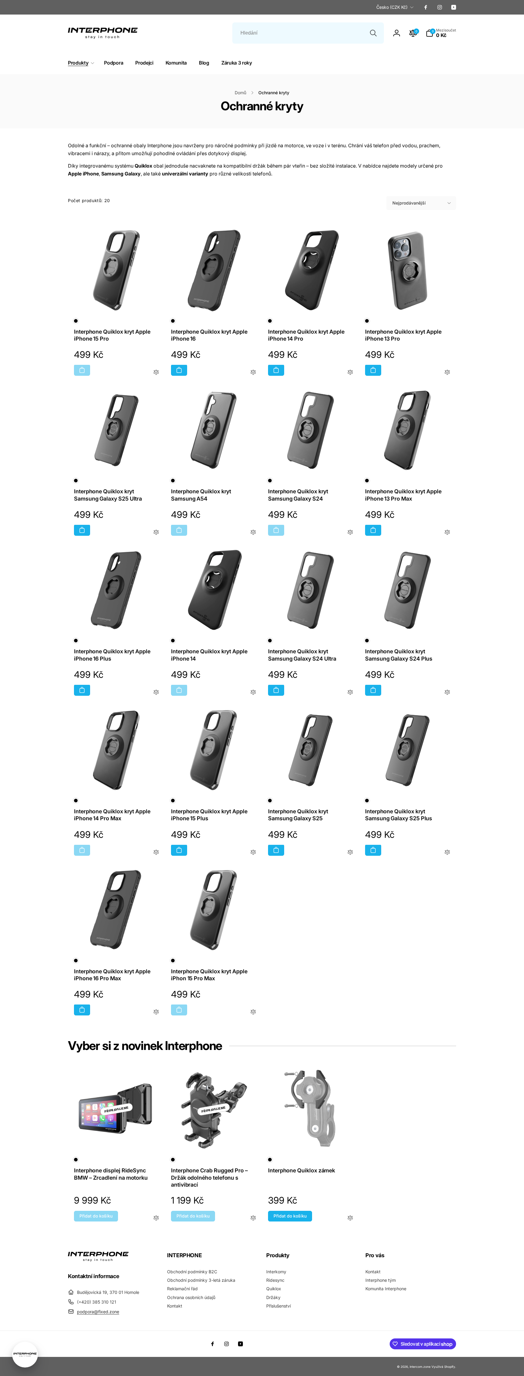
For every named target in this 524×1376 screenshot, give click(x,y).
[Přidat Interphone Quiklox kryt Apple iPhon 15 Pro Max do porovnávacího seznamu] (253, 1012)
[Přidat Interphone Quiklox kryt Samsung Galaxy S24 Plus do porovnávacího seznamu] (447, 692)
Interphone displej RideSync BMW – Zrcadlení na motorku (111, 1174)
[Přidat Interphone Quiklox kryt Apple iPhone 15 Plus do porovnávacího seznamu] (253, 852)
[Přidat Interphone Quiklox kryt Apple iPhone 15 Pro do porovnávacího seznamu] (156, 372)
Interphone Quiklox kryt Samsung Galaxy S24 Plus (398, 654)
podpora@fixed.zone (98, 1311)
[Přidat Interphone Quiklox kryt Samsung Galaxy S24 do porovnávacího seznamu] (350, 532)
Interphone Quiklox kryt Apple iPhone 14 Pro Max (112, 814)
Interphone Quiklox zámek (301, 1170)
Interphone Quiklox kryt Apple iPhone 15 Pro (112, 335)
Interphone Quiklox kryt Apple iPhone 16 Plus (112, 654)
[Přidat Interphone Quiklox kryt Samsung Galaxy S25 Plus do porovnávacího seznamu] (447, 852)
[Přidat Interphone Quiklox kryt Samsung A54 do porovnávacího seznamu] (253, 532)
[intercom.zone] (98, 1260)
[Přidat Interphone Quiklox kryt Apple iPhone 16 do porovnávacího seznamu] (253, 372)
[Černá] (76, 321)
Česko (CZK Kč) (392, 7)
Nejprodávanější (409, 202)
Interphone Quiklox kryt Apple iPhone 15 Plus (209, 814)
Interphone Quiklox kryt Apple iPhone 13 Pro (403, 335)
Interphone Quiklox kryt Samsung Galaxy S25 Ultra (108, 494)
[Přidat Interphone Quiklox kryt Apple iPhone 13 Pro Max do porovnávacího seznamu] (447, 532)
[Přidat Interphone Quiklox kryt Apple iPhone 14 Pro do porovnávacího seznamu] (350, 372)
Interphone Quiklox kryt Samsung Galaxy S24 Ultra (302, 654)
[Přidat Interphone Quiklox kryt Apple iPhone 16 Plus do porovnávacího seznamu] (156, 692)
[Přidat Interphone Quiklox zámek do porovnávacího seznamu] (350, 1218)
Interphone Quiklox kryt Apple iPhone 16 (209, 335)
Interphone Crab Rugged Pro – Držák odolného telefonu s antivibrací (209, 1177)
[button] (441, 33)
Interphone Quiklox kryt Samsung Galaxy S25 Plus (398, 814)
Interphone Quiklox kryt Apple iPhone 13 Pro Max (403, 494)
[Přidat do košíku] (82, 370)
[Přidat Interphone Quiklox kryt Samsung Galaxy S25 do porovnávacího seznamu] (350, 852)
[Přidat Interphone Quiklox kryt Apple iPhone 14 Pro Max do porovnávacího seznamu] (156, 852)
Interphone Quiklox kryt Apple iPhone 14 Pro (306, 335)
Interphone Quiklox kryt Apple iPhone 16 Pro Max (112, 974)
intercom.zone (420, 1366)
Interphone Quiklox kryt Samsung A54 (201, 494)
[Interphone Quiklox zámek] (310, 1140)
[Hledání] (373, 33)
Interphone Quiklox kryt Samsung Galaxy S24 (298, 494)
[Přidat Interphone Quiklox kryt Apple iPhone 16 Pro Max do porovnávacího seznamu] (156, 1012)
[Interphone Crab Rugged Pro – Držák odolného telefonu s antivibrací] (213, 1140)
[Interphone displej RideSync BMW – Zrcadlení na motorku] (116, 1140)
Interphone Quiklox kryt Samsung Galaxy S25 (298, 814)
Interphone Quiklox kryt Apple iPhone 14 (209, 654)
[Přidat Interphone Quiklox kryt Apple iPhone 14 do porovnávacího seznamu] (253, 692)
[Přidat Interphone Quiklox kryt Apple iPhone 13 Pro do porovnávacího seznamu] (447, 372)
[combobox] (308, 33)
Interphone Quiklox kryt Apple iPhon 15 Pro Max (209, 974)
